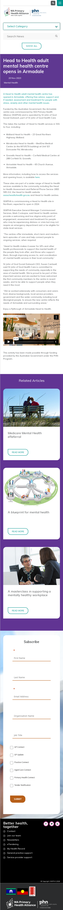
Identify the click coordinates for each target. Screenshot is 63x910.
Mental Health (11, 82)
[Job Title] (31, 728)
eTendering (13, 844)
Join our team (14, 835)
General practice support (19, 853)
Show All (31, 46)
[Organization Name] (31, 708)
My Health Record (16, 848)
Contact (11, 831)
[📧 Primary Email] (31, 689)
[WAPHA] (24, 11)
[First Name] (31, 651)
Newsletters (13, 839)
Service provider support (19, 857)
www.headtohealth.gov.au (16, 195)
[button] (56, 36)
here (37, 177)
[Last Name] (31, 670)
